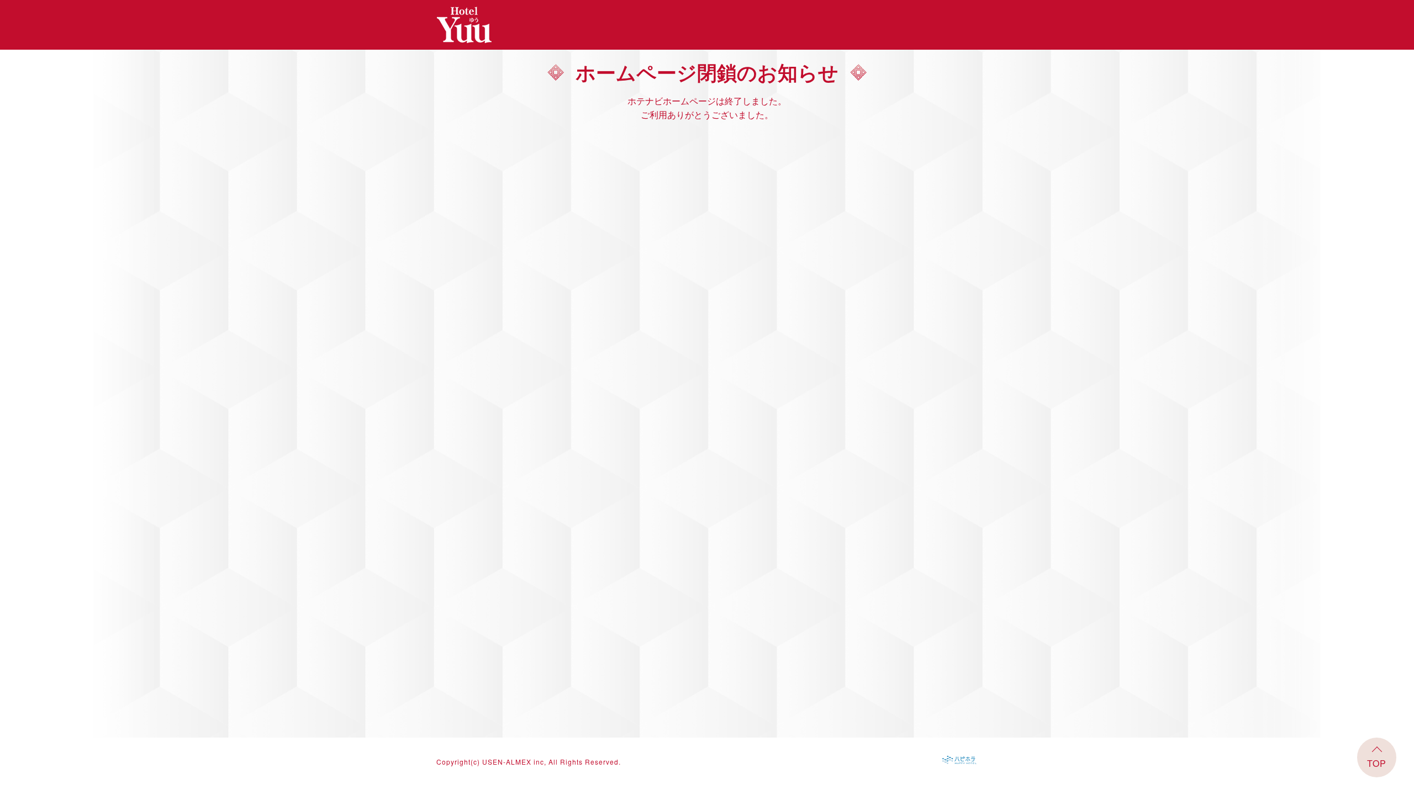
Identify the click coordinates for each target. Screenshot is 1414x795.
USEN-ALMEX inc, (514, 761)
